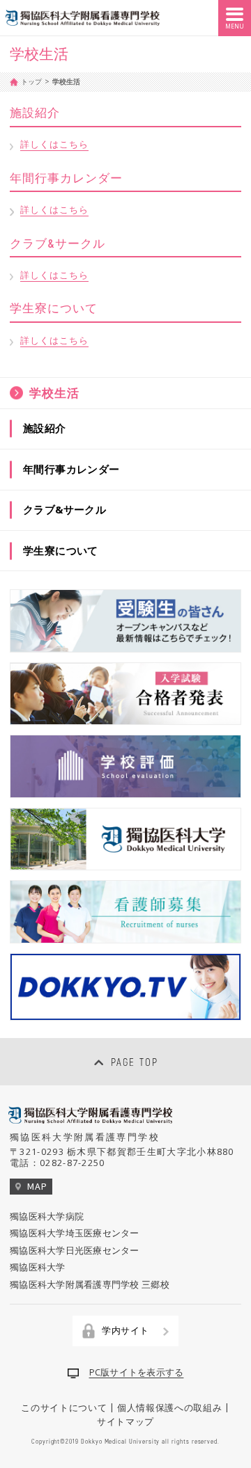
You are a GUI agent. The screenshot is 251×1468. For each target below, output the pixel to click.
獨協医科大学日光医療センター (74, 1250)
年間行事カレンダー (71, 469)
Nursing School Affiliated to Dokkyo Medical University (83, 18)
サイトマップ (125, 1421)
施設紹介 (44, 428)
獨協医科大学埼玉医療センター (74, 1233)
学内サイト (125, 1330)
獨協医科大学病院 (47, 1216)
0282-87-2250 (72, 1162)
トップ (31, 81)
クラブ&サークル (65, 509)
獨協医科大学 (38, 1267)
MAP (37, 1185)
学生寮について (60, 550)
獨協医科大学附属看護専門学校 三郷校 (89, 1284)
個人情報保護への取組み (169, 1407)
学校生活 (54, 393)
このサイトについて (64, 1407)
